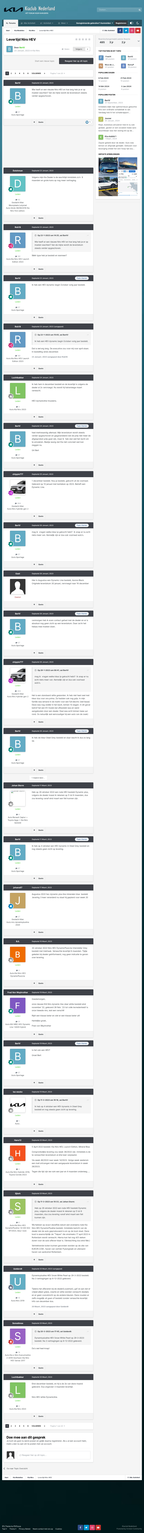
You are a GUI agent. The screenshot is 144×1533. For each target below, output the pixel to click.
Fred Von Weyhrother (17, 992)
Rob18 (18, 227)
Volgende (36, 73)
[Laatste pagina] (45, 73)
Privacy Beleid (24, 1529)
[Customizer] (132, 23)
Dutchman (18, 170)
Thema (12, 1529)
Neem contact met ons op (43, 1529)
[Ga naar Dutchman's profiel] (17, 183)
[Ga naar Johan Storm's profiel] (17, 798)
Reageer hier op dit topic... (34, 1455)
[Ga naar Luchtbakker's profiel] (17, 390)
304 (19, 503)
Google (131, 10)
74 (18, 1352)
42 (18, 200)
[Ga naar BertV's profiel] (9, 49)
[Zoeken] (139, 10)
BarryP (131, 65)
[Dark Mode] (137, 23)
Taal (4, 1529)
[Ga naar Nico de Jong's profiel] (101, 66)
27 (18, 917)
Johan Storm (18, 785)
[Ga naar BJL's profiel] (17, 954)
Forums (12, 23)
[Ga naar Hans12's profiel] (17, 1153)
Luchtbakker (18, 377)
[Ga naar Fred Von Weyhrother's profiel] (17, 1005)
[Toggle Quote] (36, 235)
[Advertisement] (36, 148)
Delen (66, 49)
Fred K (108, 56)
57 (18, 112)
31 (18, 1021)
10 (18, 1298)
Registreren (121, 23)
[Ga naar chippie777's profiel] (17, 487)
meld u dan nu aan (14, 1444)
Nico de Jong (111, 65)
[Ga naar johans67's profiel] (17, 900)
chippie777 (18, 474)
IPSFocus (17, 1526)
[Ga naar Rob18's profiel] (17, 240)
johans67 (17, 887)
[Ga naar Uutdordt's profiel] (17, 1282)
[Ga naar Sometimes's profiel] (17, 1336)
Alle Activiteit (29, 23)
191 (18, 256)
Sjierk (18, 1193)
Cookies (58, 1529)
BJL (18, 941)
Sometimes (17, 1323)
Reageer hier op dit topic (76, 61)
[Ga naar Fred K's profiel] (101, 57)
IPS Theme (6, 1526)
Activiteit (47, 23)
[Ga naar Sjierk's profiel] (17, 1206)
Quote (40, 122)
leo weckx (17, 1092)
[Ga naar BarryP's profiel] (123, 66)
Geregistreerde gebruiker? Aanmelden (94, 23)
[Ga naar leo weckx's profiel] (17, 1105)
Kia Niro (36, 50)
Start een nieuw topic (44, 61)
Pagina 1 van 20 (57, 73)
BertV (17, 83)
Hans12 (17, 1140)
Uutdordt (17, 1269)
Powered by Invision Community (129, 1529)
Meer (63, 23)
